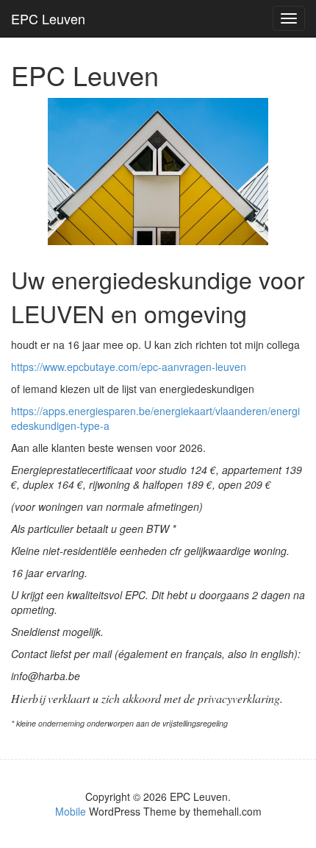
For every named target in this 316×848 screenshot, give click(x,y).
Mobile (70, 811)
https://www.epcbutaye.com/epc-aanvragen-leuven (128, 366)
